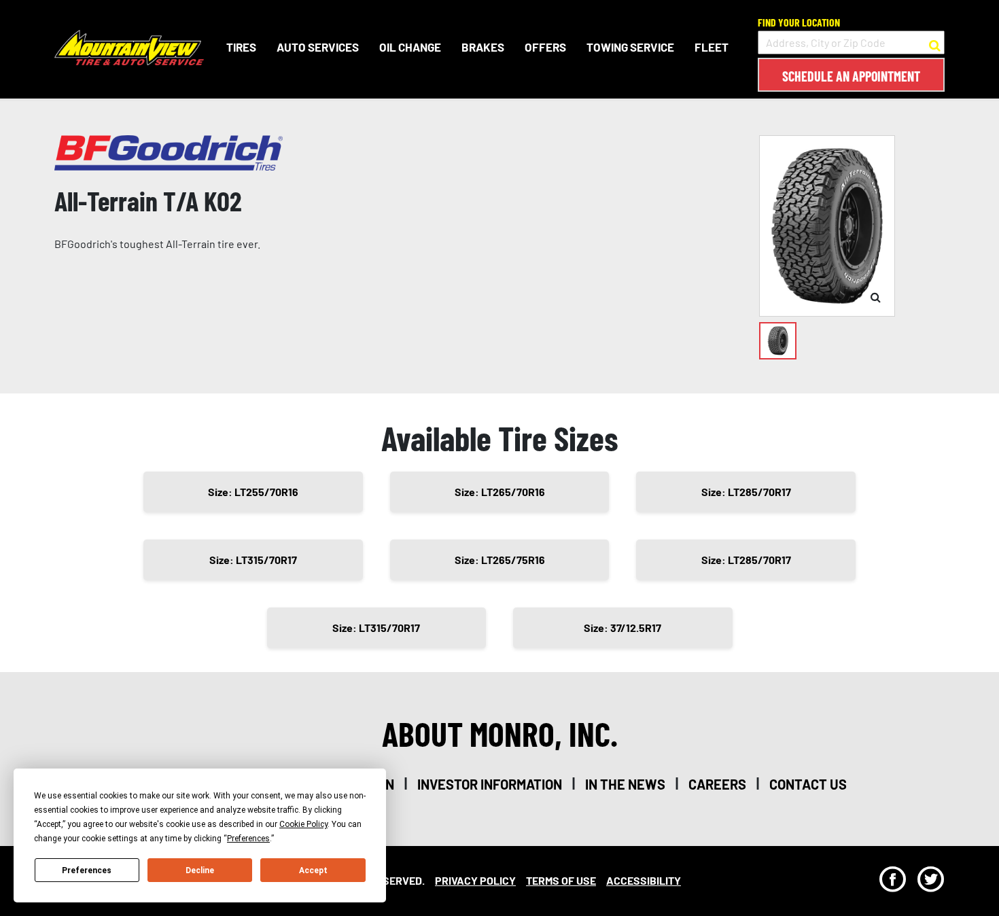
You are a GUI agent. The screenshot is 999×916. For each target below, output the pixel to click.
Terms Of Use (561, 880)
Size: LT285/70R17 (746, 491)
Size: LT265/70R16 (500, 491)
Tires (241, 47)
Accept (313, 870)
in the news (625, 784)
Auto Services (318, 47)
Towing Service (630, 47)
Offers (545, 47)
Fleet (712, 47)
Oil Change (410, 47)
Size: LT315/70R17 (253, 559)
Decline (200, 870)
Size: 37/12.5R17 (622, 627)
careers (717, 784)
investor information (489, 784)
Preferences (86, 870)
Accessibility (643, 880)
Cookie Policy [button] (303, 824)
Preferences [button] (248, 838)
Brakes (482, 47)
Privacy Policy (475, 880)
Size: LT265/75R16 (500, 559)
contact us (808, 784)
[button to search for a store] (935, 42)
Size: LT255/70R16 (253, 491)
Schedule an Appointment (851, 76)
